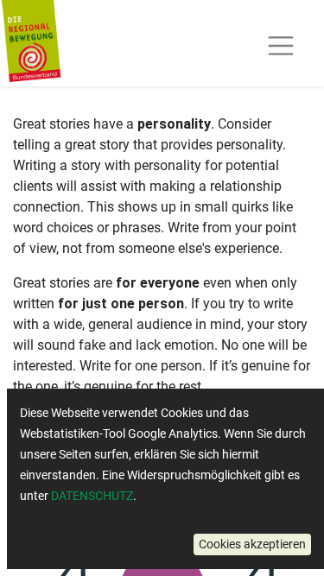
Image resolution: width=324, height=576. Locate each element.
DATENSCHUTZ (92, 496)
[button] (252, 544)
